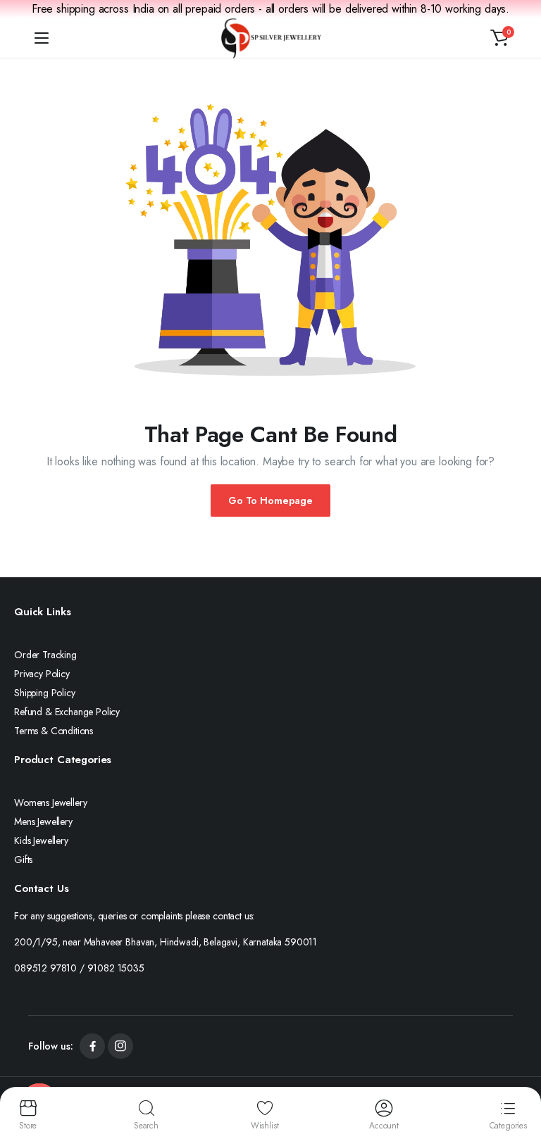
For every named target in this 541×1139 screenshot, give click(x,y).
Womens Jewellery (50, 802)
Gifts (23, 859)
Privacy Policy (42, 674)
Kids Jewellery (41, 840)
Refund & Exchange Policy (67, 712)
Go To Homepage (270, 500)
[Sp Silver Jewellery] (271, 38)
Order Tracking (45, 655)
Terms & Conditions (53, 731)
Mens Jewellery (43, 821)
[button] (499, 38)
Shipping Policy (44, 693)
